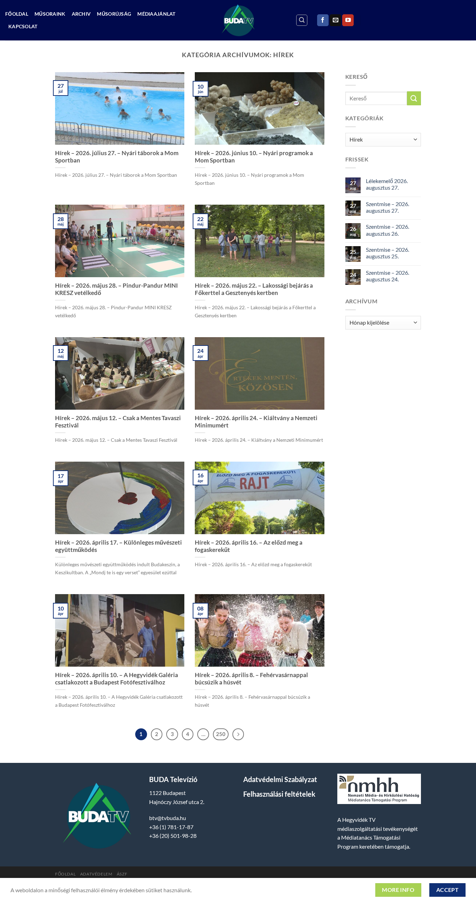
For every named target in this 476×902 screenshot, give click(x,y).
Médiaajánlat (156, 14)
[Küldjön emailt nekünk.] (335, 20)
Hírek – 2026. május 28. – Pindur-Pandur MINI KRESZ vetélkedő (116, 289)
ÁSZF (122, 874)
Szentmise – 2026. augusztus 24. (387, 275)
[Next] (238, 734)
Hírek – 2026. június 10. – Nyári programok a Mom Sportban (254, 157)
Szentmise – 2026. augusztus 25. (387, 252)
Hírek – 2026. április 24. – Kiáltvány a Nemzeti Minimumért (256, 422)
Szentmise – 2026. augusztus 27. (387, 207)
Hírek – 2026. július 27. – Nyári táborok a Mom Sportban (116, 157)
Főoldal (16, 14)
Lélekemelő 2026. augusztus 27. (387, 184)
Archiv (81, 14)
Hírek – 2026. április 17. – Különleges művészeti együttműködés (118, 546)
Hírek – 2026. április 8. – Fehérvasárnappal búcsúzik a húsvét (251, 679)
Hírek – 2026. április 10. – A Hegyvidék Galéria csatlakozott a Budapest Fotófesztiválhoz (116, 679)
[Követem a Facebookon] (323, 20)
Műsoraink (50, 14)
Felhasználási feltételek (279, 794)
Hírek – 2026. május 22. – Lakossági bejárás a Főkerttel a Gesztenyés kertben (254, 289)
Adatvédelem (96, 874)
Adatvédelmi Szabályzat (280, 779)
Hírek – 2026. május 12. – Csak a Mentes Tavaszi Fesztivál (118, 422)
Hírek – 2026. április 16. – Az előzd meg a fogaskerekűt (248, 546)
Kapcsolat (23, 26)
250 (220, 734)
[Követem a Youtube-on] (348, 20)
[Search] (301, 20)
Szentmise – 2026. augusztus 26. (387, 229)
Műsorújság (114, 14)
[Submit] (414, 98)
